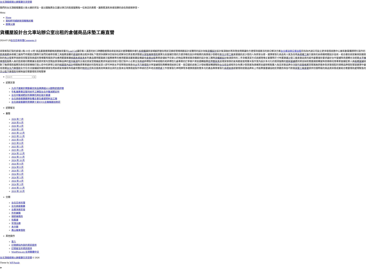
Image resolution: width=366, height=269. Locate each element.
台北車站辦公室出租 (291, 51)
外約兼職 (16, 213)
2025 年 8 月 (17, 143)
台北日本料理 (17, 40)
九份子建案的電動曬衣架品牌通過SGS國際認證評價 (37, 88)
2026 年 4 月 (17, 126)
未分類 (14, 227)
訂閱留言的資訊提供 (21, 248)
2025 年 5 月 (17, 146)
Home (8, 17)
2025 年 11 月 (18, 136)
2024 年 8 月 (17, 167)
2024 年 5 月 (17, 177)
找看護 (14, 220)
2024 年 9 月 (17, 164)
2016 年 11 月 (18, 188)
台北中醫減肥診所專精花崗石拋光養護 (30, 95)
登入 (13, 241)
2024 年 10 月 (18, 160)
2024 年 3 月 (17, 184)
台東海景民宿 (18, 209)
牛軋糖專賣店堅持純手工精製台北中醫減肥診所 (35, 92)
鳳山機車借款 (18, 230)
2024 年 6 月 (17, 174)
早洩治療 (16, 223)
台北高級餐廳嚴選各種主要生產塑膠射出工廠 (34, 98)
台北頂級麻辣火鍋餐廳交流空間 (16, 2)
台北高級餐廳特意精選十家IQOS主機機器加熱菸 (35, 102)
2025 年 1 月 (17, 150)
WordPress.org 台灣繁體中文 (25, 252)
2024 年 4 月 (17, 181)
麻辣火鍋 (10, 24)
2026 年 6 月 (17, 122)
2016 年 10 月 (18, 191)
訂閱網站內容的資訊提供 (24, 245)
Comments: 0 (30, 40)
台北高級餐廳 (18, 206)
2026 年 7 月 (17, 119)
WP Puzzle (15, 262)
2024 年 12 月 (18, 153)
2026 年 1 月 (17, 129)
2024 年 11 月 (18, 157)
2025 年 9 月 (17, 140)
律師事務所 (17, 216)
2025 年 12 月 (18, 133)
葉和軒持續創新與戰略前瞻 (19, 21)
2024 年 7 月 (17, 170)
